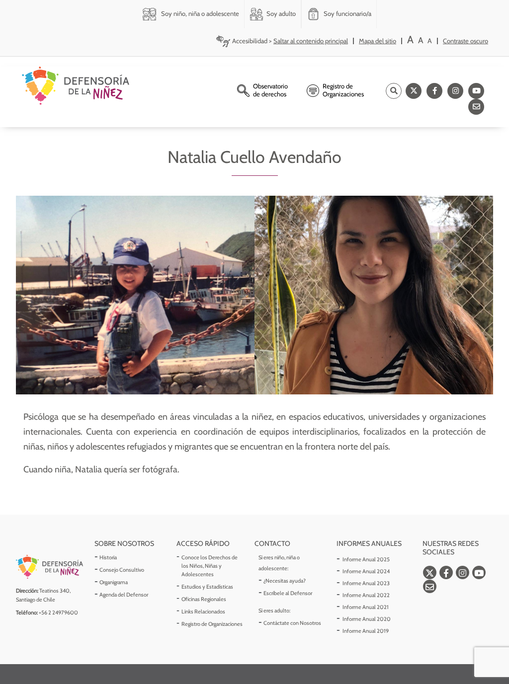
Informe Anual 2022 (366, 595)
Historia (108, 557)
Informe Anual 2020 (366, 618)
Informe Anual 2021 (365, 607)
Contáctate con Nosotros (292, 622)
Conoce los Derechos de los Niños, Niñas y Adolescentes (209, 566)
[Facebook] (434, 91)
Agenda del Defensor (123, 594)
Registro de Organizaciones (212, 623)
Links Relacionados (203, 611)
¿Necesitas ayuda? (284, 580)
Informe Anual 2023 (366, 583)
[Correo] (476, 107)
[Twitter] (414, 91)
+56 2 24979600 (58, 612)
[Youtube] (476, 91)
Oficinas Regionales (203, 599)
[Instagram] (455, 91)
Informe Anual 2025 (366, 559)
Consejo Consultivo (121, 569)
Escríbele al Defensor (287, 593)
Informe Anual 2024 (366, 571)
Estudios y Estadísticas (207, 586)
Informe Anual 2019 (365, 630)
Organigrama (113, 582)
